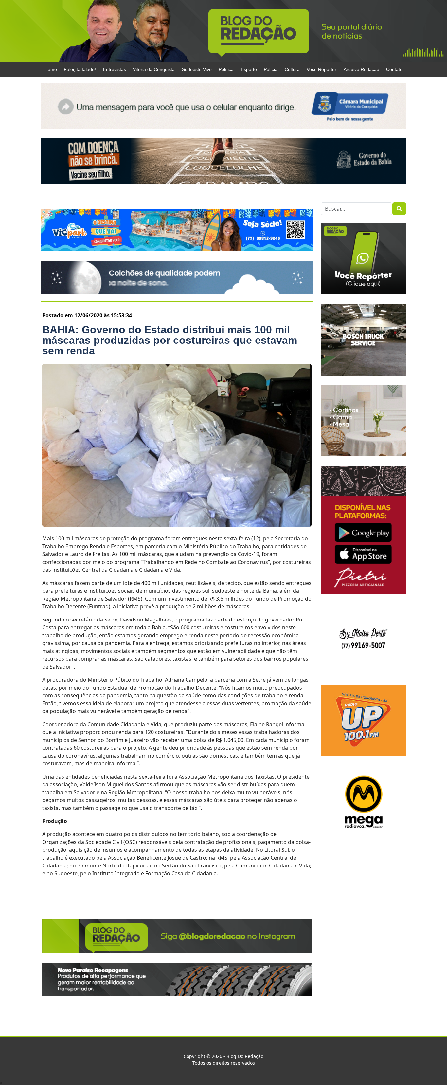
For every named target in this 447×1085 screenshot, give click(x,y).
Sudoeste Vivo (197, 69)
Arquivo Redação (361, 69)
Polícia (270, 69)
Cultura (292, 69)
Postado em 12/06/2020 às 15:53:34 (87, 315)
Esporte (249, 69)
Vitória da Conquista (154, 69)
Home (51, 69)
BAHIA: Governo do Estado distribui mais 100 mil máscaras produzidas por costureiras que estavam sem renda (169, 340)
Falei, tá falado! (80, 69)
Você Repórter (321, 69)
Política (226, 69)
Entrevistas (114, 69)
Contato (394, 69)
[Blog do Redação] (223, 30)
